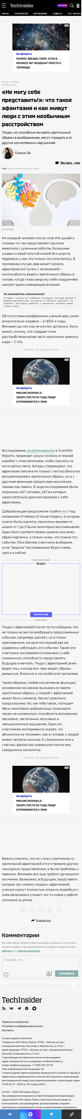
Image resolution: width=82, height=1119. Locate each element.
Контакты (8, 1030)
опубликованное (41, 451)
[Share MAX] (30, 1114)
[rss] (4, 1008)
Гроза (36, 168)
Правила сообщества (15, 1022)
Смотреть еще (41, 614)
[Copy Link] (72, 1114)
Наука (5, 82)
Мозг (10, 168)
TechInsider (22, 5)
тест (65, 511)
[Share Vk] (10, 1114)
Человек (14, 82)
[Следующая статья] (41, 985)
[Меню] (4, 5)
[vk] (11, 1008)
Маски (28, 168)
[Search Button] (72, 5)
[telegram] (19, 1008)
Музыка (19, 168)
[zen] (27, 1008)
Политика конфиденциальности (22, 1026)
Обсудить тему (70, 163)
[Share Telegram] (51, 1114)
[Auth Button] (78, 5)
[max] (34, 1008)
